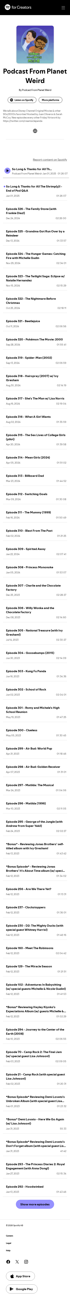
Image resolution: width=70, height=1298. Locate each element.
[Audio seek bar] (36, 177)
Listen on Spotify (24, 100)
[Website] (35, 131)
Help (8, 1250)
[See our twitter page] (17, 1262)
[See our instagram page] (26, 1262)
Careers (9, 1235)
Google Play (24, 1289)
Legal (8, 1243)
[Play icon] (7, 171)
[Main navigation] (63, 7)
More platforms (50, 100)
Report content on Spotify (50, 159)
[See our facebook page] (8, 1262)
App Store (23, 1276)
